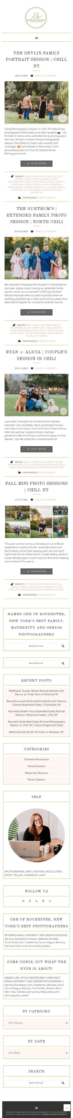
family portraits (34, 182)
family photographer (36, 179)
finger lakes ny (55, 182)
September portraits (40, 190)
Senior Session (36, 780)
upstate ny (36, 193)
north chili (18, 184)
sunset (58, 190)
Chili (49, 328)
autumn (28, 584)
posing (30, 336)
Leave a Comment (46, 76)
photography (15, 187)
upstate (59, 590)
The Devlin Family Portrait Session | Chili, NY (36, 59)
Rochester (41, 336)
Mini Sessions (46, 587)
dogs (27, 465)
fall (59, 584)
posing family (57, 187)
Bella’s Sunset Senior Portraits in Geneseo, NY (36, 732)
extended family (44, 331)
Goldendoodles (40, 465)
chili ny (51, 176)
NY (26, 333)
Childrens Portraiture (36, 759)
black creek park (35, 176)
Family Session (46, 198)
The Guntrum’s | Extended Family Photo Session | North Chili (36, 215)
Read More (38, 163)
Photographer (53, 184)
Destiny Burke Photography (36, 17)
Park (12, 467)
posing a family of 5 (36, 187)
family (59, 331)
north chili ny (34, 184)
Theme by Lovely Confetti (54, 1114)
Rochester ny (18, 190)
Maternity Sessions (36, 773)
